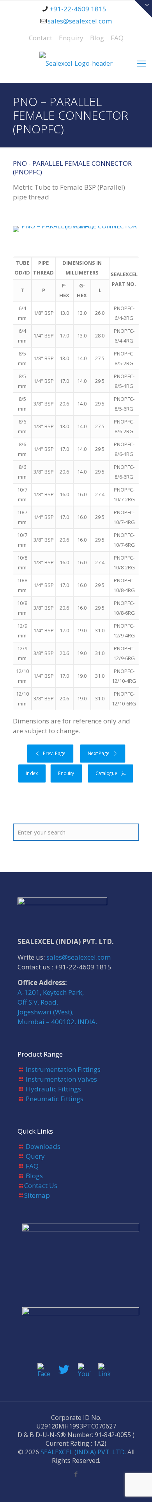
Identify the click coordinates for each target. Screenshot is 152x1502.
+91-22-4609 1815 (77, 8)
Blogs (34, 1175)
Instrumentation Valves (61, 1079)
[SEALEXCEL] (76, 63)
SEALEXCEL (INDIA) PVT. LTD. (83, 1452)
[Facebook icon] (76, 1474)
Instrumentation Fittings (63, 1069)
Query (35, 1156)
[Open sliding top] (143, 9)
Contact (40, 37)
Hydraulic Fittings (53, 1088)
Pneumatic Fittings (54, 1098)
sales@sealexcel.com (80, 20)
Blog (97, 37)
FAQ (117, 37)
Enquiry (71, 37)
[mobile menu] (141, 63)
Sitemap (37, 1195)
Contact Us (40, 1185)
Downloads (43, 1146)
